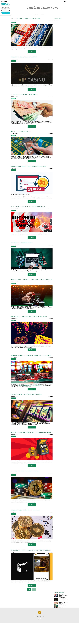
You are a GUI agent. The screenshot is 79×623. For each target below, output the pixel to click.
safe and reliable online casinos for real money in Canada (30, 385)
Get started (6, 12)
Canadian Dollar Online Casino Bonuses (24, 94)
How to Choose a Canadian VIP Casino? (24, 57)
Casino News (56, 20)
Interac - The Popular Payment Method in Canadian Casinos (31, 432)
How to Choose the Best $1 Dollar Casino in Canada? (28, 166)
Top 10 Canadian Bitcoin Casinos (22, 242)
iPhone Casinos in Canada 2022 (21, 131)
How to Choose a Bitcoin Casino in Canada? (25, 510)
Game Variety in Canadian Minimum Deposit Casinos (28, 206)
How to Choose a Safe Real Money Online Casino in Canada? (31, 355)
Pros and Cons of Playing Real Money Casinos (26, 394)
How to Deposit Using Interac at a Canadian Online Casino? (31, 550)
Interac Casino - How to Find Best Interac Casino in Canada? (31, 279)
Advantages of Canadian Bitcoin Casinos (25, 471)
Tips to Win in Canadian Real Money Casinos (25, 18)
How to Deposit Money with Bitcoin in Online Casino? (29, 316)
